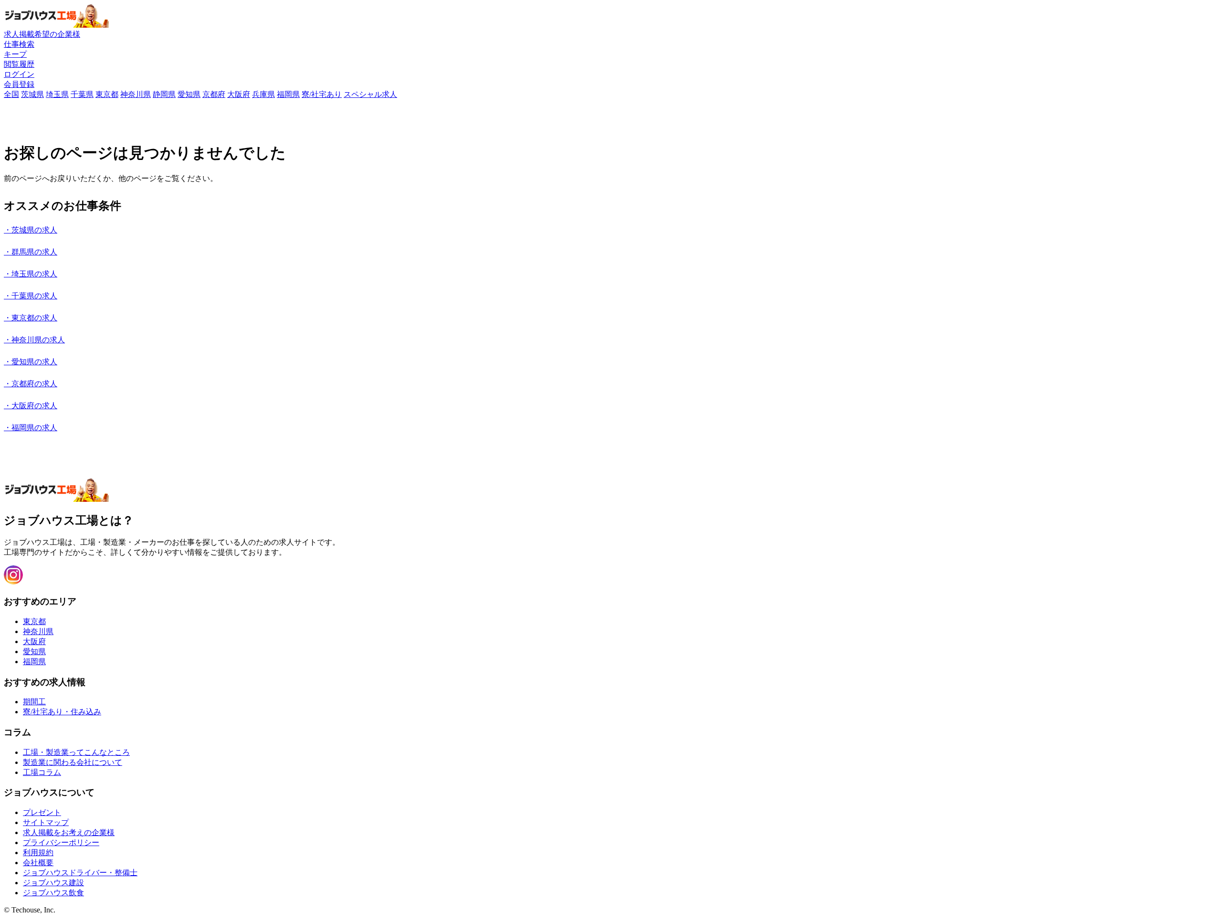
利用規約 (38, 852)
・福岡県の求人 (30, 428)
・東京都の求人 (30, 318)
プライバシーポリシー (61, 842)
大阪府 (238, 94)
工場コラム (42, 772)
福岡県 (288, 94)
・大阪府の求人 (30, 406)
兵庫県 (263, 94)
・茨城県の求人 (30, 230)
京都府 (213, 94)
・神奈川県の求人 (34, 340)
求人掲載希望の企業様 (42, 34)
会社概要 (38, 862)
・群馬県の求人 (30, 252)
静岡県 (164, 94)
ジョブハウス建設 (53, 883)
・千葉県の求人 (30, 296)
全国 (11, 94)
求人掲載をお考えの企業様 (69, 832)
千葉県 (82, 94)
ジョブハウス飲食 (53, 893)
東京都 (106, 94)
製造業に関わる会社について (72, 762)
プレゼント (42, 812)
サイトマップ (46, 822)
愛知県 (189, 94)
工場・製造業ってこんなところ (76, 752)
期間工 (34, 702)
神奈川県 (135, 94)
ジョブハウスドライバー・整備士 (80, 873)
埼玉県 (57, 94)
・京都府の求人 (30, 384)
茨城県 (32, 94)
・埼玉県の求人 (30, 274)
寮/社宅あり (322, 94)
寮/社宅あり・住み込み (62, 712)
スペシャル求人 (370, 94)
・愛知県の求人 (30, 362)
